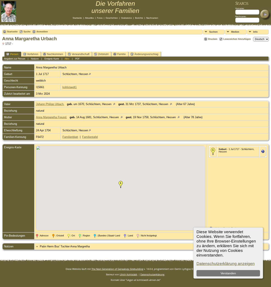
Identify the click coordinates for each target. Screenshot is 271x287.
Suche (27, 31)
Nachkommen (55, 54)
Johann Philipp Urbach (50, 104)
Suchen (213, 32)
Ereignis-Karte (51, 58)
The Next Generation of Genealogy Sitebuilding (117, 268)
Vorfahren (32, 54)
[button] (121, 184)
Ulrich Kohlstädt (128, 274)
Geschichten (112, 18)
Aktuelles (89, 18)
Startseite (77, 18)
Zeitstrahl (103, 54)
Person (14, 54)
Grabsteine (126, 18)
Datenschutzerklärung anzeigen (225, 263)
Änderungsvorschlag (146, 54)
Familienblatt (70, 137)
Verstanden (228, 273)
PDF (77, 58)
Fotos (99, 18)
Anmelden (42, 31)
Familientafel (90, 137)
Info (255, 32)
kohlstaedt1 (69, 87)
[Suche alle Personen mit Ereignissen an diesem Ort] (90, 74)
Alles (67, 58)
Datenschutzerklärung (152, 274)
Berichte (139, 18)
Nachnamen (152, 18)
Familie (121, 54)
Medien (235, 32)
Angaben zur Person (14, 58)
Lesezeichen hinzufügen (237, 39)
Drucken (212, 39)
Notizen (35, 58)
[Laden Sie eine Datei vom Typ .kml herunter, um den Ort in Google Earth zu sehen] (262, 152)
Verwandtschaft (80, 54)
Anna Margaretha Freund (51, 117)
